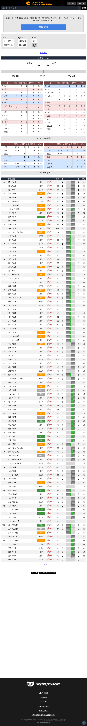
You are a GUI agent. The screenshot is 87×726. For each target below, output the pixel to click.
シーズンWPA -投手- (43, 173)
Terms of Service (43, 706)
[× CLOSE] (43, 53)
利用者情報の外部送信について (43, 715)
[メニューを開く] (3, 3)
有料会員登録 (43, 27)
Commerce (43, 697)
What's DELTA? (43, 693)
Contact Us (43, 702)
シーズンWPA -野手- (43, 138)
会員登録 (81, 3)
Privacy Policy (43, 710)
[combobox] (39, 8)
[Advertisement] (43, 595)
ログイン (71, 3)
